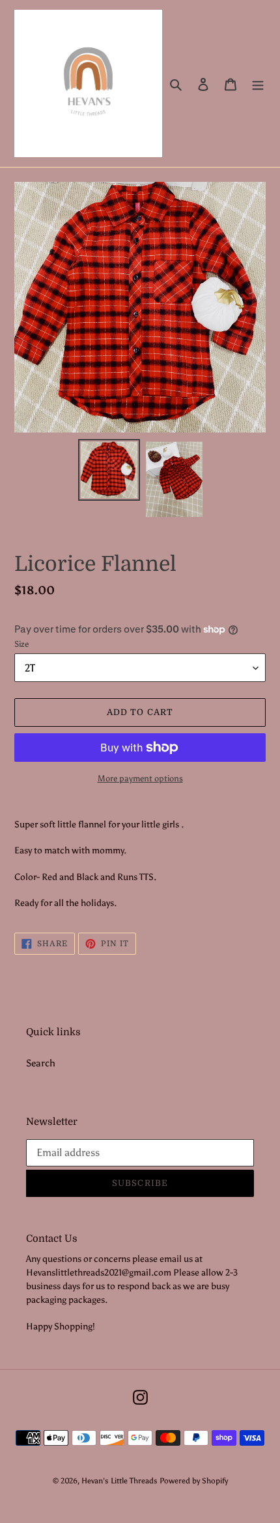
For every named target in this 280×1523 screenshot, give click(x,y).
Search (40, 1063)
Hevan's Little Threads (119, 1480)
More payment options (140, 778)
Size (21, 644)
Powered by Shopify (194, 1480)
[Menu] (258, 83)
